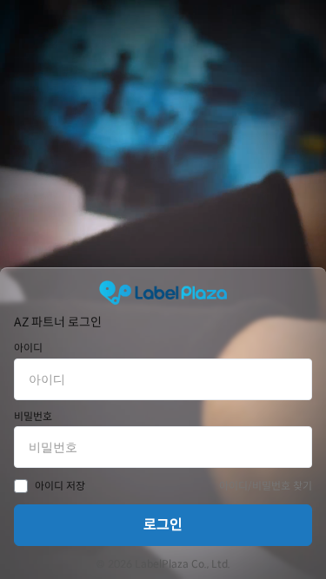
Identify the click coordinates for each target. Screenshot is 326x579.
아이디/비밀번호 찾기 (265, 485)
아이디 (28, 348)
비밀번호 (33, 417)
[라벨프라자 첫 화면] (163, 292)
